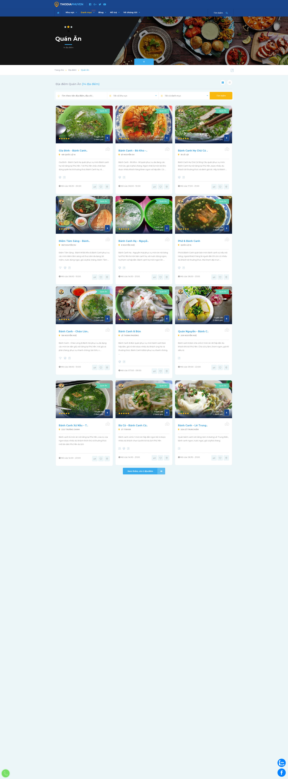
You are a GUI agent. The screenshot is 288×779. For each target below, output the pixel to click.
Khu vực (70, 12)
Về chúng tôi (130, 12)
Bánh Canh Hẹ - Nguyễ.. (133, 241)
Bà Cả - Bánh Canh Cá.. (133, 425)
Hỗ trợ (113, 12)
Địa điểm (72, 70)
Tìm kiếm (221, 95)
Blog (101, 12)
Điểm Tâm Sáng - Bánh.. (74, 241)
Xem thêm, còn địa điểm (140, 471)
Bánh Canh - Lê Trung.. (193, 425)
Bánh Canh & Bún (129, 331)
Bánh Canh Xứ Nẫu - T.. (73, 425)
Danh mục (88, 12)
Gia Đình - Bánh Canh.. (73, 150)
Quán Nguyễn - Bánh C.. (193, 331)
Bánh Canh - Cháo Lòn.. (74, 331)
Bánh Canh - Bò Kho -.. (132, 150)
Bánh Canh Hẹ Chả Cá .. (193, 150)
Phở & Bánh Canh (189, 241)
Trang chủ (59, 70)
